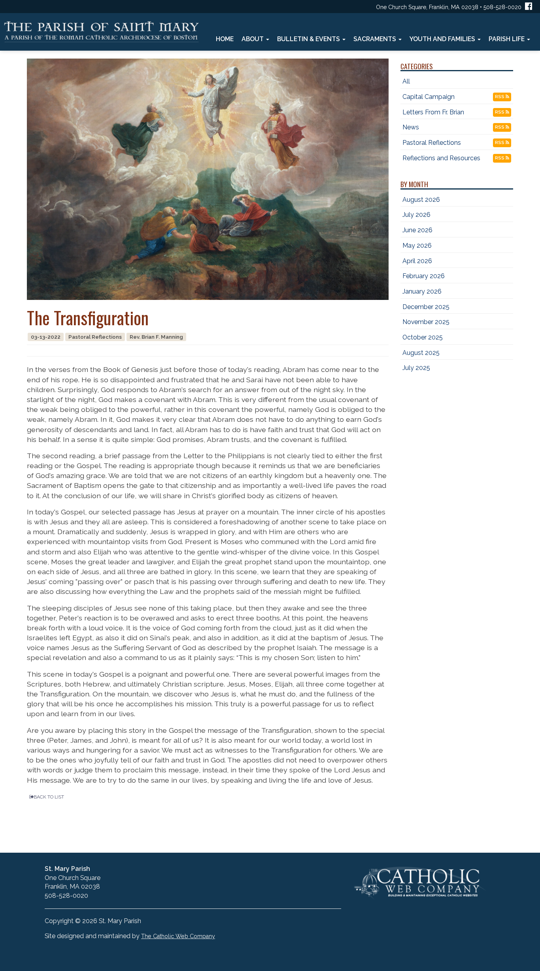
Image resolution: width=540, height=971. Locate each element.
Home (225, 39)
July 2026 (416, 214)
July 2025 (416, 368)
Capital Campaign (428, 97)
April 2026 (417, 261)
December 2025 (425, 307)
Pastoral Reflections (431, 142)
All (406, 81)
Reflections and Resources (441, 158)
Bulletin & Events (309, 39)
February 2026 (423, 276)
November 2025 (425, 322)
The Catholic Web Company (178, 936)
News (410, 127)
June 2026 (417, 230)
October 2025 (422, 337)
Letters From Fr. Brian (433, 112)
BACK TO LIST (49, 797)
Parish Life (507, 39)
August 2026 (421, 199)
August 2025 (421, 353)
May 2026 (417, 245)
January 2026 (422, 291)
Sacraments (375, 39)
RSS (500, 96)
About (253, 39)
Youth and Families (443, 39)
